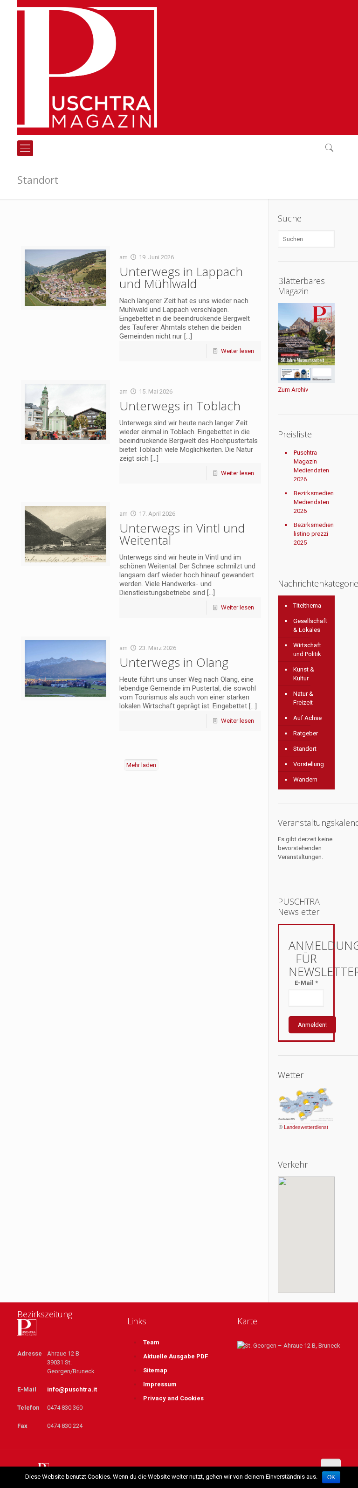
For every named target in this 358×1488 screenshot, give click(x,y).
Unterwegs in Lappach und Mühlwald (181, 277)
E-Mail (306, 982)
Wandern (305, 779)
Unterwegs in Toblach (180, 405)
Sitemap (155, 1370)
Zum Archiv (293, 389)
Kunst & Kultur (303, 674)
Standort (305, 748)
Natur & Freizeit (303, 698)
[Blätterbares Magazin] (306, 380)
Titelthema (307, 605)
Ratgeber (305, 733)
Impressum (160, 1384)
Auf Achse (307, 717)
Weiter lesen (237, 350)
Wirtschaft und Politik (307, 649)
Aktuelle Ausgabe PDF (175, 1356)
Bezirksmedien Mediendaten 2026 (314, 502)
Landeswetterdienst (306, 1127)
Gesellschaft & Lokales (310, 625)
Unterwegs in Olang (173, 662)
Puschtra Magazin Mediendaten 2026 (311, 466)
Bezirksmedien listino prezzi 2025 (314, 533)
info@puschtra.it (72, 1389)
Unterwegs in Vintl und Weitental (182, 533)
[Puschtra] (87, 67)
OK (331, 1477)
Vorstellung (308, 764)
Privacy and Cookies (173, 1398)
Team (151, 1342)
